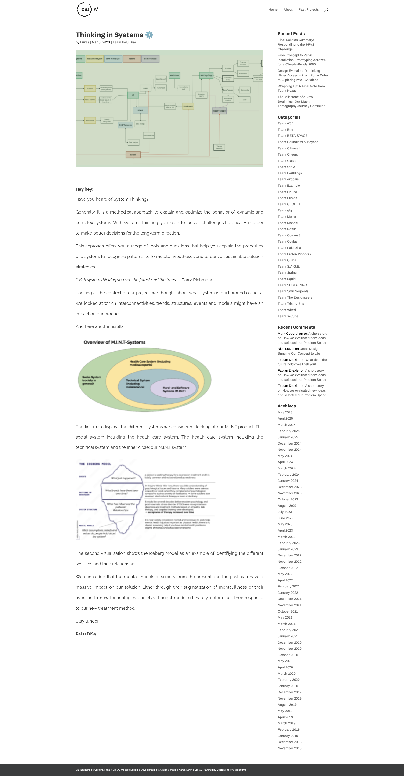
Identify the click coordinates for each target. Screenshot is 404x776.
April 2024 (285, 462)
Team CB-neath (289, 148)
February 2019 (289, 729)
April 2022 (285, 580)
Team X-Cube (288, 316)
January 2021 (288, 636)
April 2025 (285, 418)
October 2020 (288, 655)
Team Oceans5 (289, 235)
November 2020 (290, 648)
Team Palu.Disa (124, 42)
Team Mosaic (288, 223)
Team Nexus (287, 229)
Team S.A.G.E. (289, 266)
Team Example (289, 185)
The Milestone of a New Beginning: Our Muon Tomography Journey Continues (301, 101)
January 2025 (288, 437)
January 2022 (288, 593)
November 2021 (290, 605)
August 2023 (287, 506)
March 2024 (287, 468)
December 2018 (290, 742)
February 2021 (289, 630)
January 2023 (288, 549)
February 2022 (289, 586)
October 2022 (288, 568)
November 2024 (290, 449)
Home (273, 9)
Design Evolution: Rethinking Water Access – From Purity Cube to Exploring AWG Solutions (303, 75)
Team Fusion (287, 198)
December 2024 (290, 443)
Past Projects (309, 9)
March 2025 (287, 425)
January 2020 (288, 686)
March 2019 (287, 723)
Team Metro (287, 216)
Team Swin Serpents (293, 291)
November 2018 (290, 748)
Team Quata (287, 260)
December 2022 (290, 555)
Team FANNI (287, 192)
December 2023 (290, 487)
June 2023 (285, 518)
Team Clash (287, 161)
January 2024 (288, 480)
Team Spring (287, 272)
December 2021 (290, 599)
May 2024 (285, 456)
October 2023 (288, 499)
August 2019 (287, 705)
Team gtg (285, 210)
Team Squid (287, 279)
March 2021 (287, 624)
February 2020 (289, 680)
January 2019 (288, 736)
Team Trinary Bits (291, 303)
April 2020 (285, 667)
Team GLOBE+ (289, 204)
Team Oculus (287, 241)
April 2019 (285, 717)
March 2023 (287, 537)
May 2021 (285, 617)
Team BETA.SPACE (292, 136)
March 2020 (287, 673)
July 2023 (285, 512)
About (288, 9)
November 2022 (290, 561)
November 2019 (290, 698)
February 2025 (289, 431)
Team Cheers (288, 154)
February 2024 (289, 474)
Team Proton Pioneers (294, 254)
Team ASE (285, 123)
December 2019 (290, 692)
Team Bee (285, 129)
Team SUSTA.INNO (292, 285)
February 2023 (289, 543)
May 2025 (285, 412)
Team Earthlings (290, 173)
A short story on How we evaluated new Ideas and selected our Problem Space (302, 338)
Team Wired (287, 310)
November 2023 (290, 493)
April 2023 (285, 530)
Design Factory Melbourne (232, 770)
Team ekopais (288, 179)
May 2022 (285, 574)
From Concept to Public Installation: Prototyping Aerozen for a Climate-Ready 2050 (302, 59)
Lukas (84, 42)
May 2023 (285, 524)
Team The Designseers (295, 297)
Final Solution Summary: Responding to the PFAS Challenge (296, 44)
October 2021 (288, 611)
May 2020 (285, 661)
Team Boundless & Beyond (298, 142)
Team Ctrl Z (286, 167)
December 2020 (290, 642)
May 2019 (285, 711)
